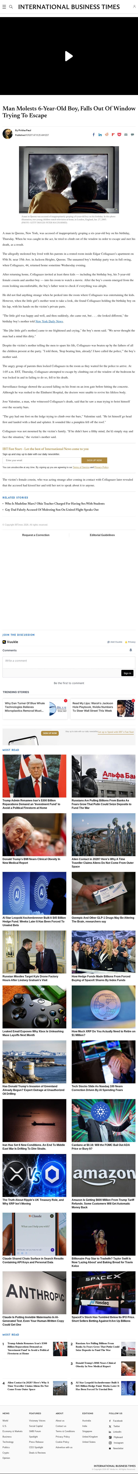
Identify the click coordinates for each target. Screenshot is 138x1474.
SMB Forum (35, 1431)
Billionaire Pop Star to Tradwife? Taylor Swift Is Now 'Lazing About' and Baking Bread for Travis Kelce (102, 1262)
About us (60, 1420)
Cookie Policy (62, 1442)
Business (7, 1436)
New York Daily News (49, 321)
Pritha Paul (25, 130)
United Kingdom (90, 1436)
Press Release (36, 1442)
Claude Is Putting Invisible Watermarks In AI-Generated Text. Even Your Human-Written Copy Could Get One (33, 1321)
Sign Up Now (50, 733)
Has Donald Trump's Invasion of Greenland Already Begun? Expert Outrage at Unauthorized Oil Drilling (33, 1090)
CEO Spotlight (36, 1447)
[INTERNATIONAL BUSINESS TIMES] (69, 7)
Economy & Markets (13, 1431)
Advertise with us (64, 1447)
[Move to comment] (132, 135)
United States (89, 1442)
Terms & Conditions (65, 1431)
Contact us (61, 1426)
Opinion (6, 1458)
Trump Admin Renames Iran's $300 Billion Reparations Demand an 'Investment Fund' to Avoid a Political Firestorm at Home (31, 804)
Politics (6, 1447)
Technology (8, 1442)
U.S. (5, 1426)
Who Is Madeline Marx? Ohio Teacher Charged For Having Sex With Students (55, 503)
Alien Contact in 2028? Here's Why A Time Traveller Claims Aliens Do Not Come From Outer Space (103, 863)
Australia (86, 1420)
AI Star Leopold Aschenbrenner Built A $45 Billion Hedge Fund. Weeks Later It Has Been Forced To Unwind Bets (34, 921)
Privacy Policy (101, 467)
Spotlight (33, 1436)
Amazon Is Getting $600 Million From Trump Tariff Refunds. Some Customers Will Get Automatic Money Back (103, 1203)
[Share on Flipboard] (113, 135)
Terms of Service (81, 467)
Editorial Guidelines (102, 535)
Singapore (87, 1431)
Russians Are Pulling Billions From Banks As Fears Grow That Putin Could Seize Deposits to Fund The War (101, 804)
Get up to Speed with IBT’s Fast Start (116, 732)
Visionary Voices (37, 1420)
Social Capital (36, 1426)
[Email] (126, 135)
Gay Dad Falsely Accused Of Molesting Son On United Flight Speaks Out (52, 510)
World (5, 1420)
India (84, 1426)
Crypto (6, 1453)
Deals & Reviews (37, 1453)
